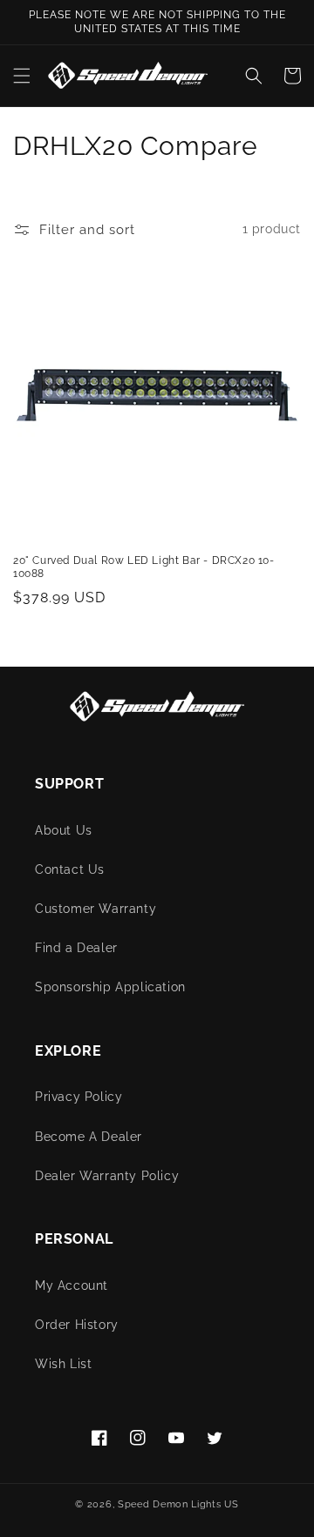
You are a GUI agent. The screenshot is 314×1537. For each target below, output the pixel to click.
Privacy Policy (78, 1097)
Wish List (63, 1364)
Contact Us (70, 869)
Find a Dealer (76, 948)
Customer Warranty (95, 909)
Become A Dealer (88, 1137)
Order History (77, 1325)
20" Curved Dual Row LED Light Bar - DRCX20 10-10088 (144, 567)
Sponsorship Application (110, 987)
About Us (63, 830)
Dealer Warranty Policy (107, 1176)
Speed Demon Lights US (178, 1504)
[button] (22, 76)
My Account (71, 1285)
